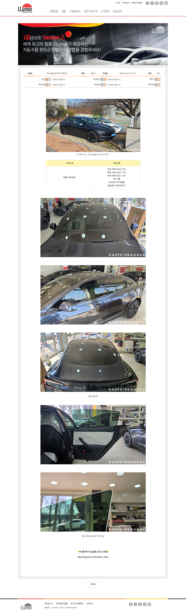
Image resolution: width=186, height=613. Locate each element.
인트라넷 (89, 603)
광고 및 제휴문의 (77, 603)
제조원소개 (126, 3)
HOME (118, 3)
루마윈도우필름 (137, 3)
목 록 (93, 584)
